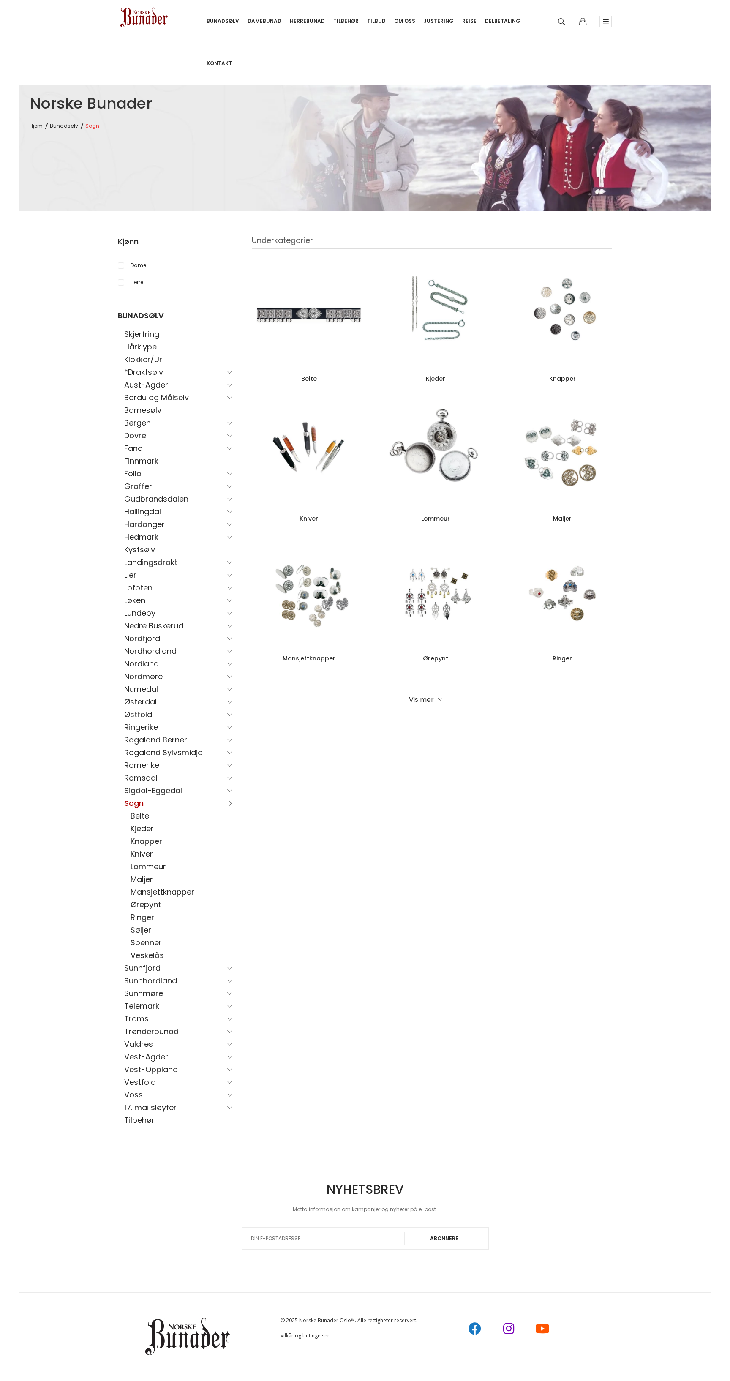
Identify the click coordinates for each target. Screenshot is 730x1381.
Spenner (146, 942)
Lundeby (139, 613)
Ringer (142, 917)
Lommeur (148, 866)
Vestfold (140, 1082)
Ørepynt (146, 904)
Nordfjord (142, 638)
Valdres (138, 1044)
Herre (137, 282)
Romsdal (141, 777)
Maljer (142, 879)
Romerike (141, 765)
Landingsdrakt (150, 562)
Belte (140, 816)
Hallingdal (142, 511)
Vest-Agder (146, 1056)
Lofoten (138, 587)
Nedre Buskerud (153, 625)
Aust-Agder (146, 384)
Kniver (142, 854)
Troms (136, 1018)
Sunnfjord (142, 968)
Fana (133, 448)
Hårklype (140, 346)
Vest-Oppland (151, 1069)
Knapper (146, 841)
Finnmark (141, 461)
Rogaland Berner (155, 739)
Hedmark (141, 537)
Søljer (141, 930)
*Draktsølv (143, 372)
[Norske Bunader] (144, 14)
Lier (130, 575)
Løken (134, 600)
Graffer (138, 486)
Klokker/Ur (143, 359)
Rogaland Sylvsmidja (163, 752)
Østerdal (140, 701)
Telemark (141, 1006)
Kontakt (219, 63)
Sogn (134, 803)
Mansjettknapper (162, 892)
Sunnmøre (143, 993)
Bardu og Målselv (156, 397)
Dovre (135, 435)
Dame (138, 265)
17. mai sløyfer (150, 1107)
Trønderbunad (151, 1031)
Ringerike (141, 727)
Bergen (137, 423)
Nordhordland (150, 651)
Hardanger (144, 524)
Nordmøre (143, 676)
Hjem (36, 125)
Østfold (138, 714)
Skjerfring (141, 334)
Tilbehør (139, 1120)
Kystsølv (139, 549)
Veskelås (147, 955)
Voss (133, 1094)
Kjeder (142, 828)
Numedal (141, 689)
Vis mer (421, 699)
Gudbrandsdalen (156, 499)
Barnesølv (142, 410)
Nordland (141, 663)
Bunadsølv (64, 125)
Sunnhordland (150, 980)
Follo (133, 473)
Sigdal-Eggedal (153, 790)
